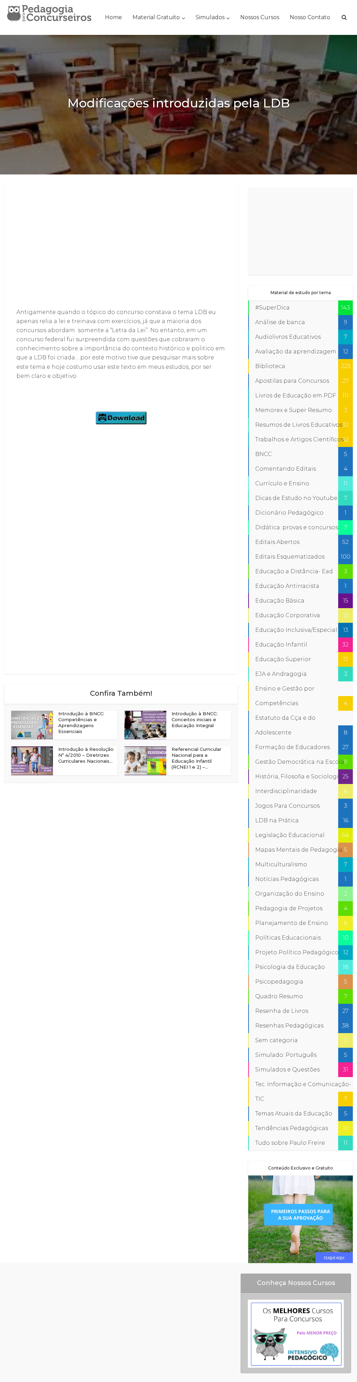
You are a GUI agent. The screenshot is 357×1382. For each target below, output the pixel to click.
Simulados (210, 17)
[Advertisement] (121, 247)
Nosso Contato (310, 17)
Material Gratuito (156, 17)
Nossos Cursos (259, 17)
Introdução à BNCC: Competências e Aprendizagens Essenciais (81, 722)
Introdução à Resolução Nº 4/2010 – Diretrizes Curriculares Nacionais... (86, 755)
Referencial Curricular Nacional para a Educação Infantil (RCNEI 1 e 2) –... (196, 758)
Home (113, 17)
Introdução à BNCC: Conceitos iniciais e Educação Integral (195, 719)
